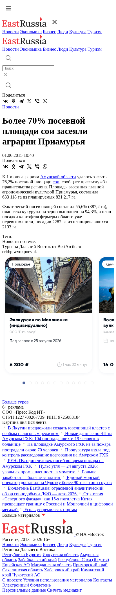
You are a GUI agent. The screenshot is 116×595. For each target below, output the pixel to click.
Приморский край (90, 564)
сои (56, 181)
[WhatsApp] (45, 101)
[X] (29, 101)
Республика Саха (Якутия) (83, 559)
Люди (62, 31)
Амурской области (58, 176)
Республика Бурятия (21, 554)
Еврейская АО (16, 564)
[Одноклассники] (13, 101)
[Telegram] (21, 101)
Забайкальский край (37, 559)
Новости (10, 31)
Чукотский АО (26, 574)
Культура (77, 31)
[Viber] (37, 101)
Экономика (31, 31)
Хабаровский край (62, 569)
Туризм (95, 31)
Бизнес (49, 31)
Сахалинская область (22, 569)
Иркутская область (61, 554)
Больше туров (15, 402)
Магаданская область (51, 564)
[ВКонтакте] (5, 101)
